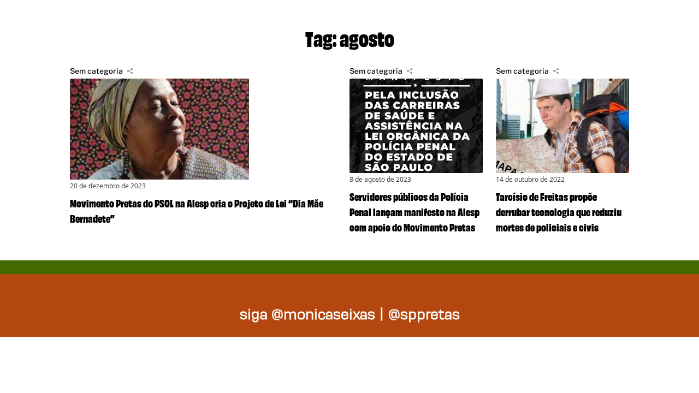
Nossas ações (541, 21)
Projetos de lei (409, 21)
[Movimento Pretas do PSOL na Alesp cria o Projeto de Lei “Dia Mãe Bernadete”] (203, 129)
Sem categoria (96, 71)
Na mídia (652, 21)
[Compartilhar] (130, 71)
